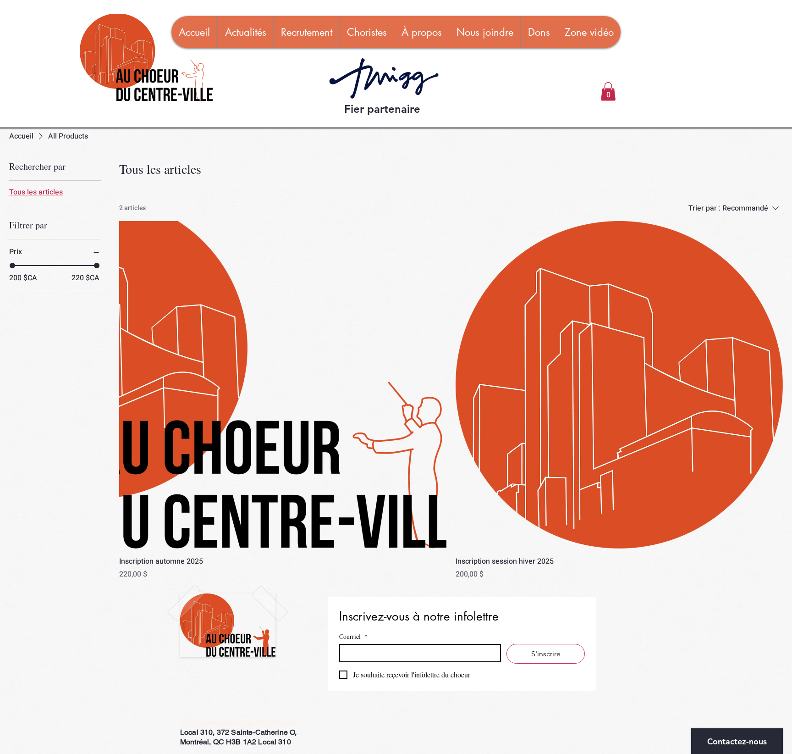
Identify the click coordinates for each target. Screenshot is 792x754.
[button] (608, 91)
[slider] (12, 265)
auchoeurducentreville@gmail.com (238, 722)
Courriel (353, 636)
